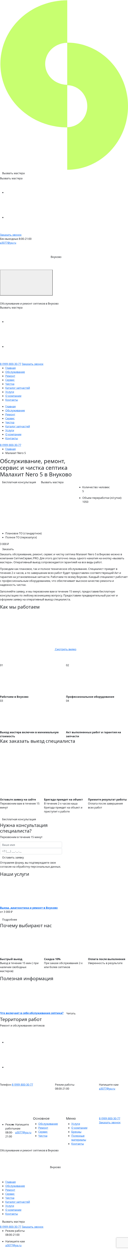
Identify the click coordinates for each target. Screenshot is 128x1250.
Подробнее (9, 919)
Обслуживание (15, 372)
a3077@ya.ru (8, 243)
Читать (71, 1013)
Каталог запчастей (17, 388)
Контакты (11, 400)
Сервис (10, 380)
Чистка (9, 384)
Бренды (76, 1132)
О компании (13, 396)
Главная (10, 368)
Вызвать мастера (13, 173)
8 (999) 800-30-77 (10, 364)
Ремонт (10, 376)
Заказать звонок (11, 235)
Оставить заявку (13, 857)
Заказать (8, 549)
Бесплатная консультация (19, 482)
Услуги (9, 392)
